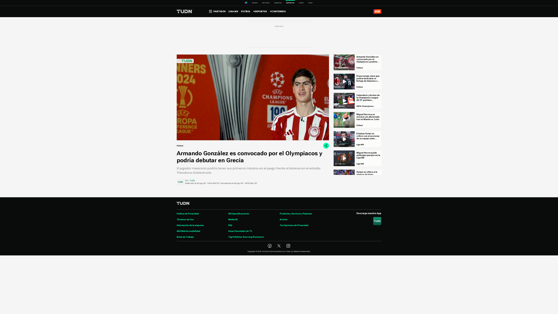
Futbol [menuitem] (245, 11)
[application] (253, 97)
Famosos (278, 3)
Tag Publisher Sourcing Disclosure (246, 237)
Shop (310, 3)
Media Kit (233, 219)
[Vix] (377, 11)
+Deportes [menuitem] (260, 11)
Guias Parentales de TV (240, 231)
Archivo (283, 219)
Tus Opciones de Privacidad (294, 225)
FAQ (230, 225)
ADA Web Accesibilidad (188, 231)
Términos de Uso (185, 219)
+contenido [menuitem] (278, 11)
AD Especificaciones (238, 214)
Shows (254, 3)
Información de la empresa (190, 225)
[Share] (326, 146)
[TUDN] (185, 11)
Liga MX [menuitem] (233, 11)
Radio (301, 3)
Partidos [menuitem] (219, 11)
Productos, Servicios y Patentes (296, 214)
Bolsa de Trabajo (185, 237)
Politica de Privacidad (188, 214)
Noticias (266, 3)
